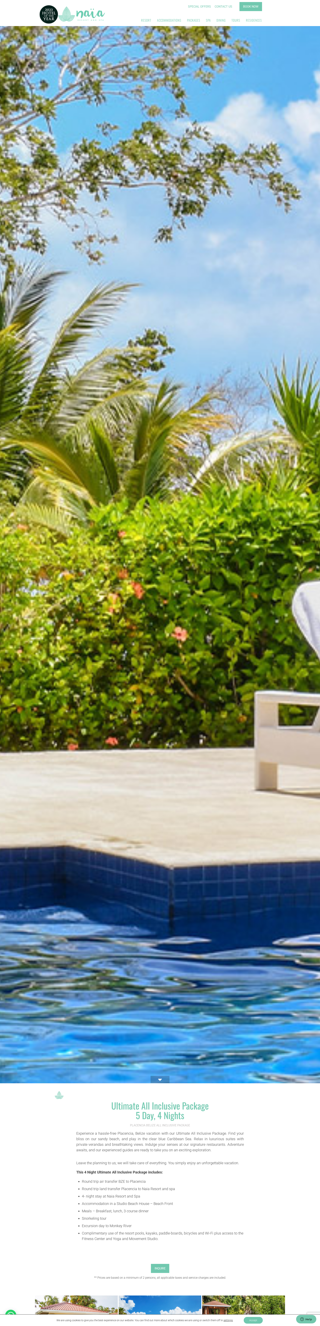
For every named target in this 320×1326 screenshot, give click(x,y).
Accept (253, 1320)
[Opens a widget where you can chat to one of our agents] (306, 1319)
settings (228, 1320)
